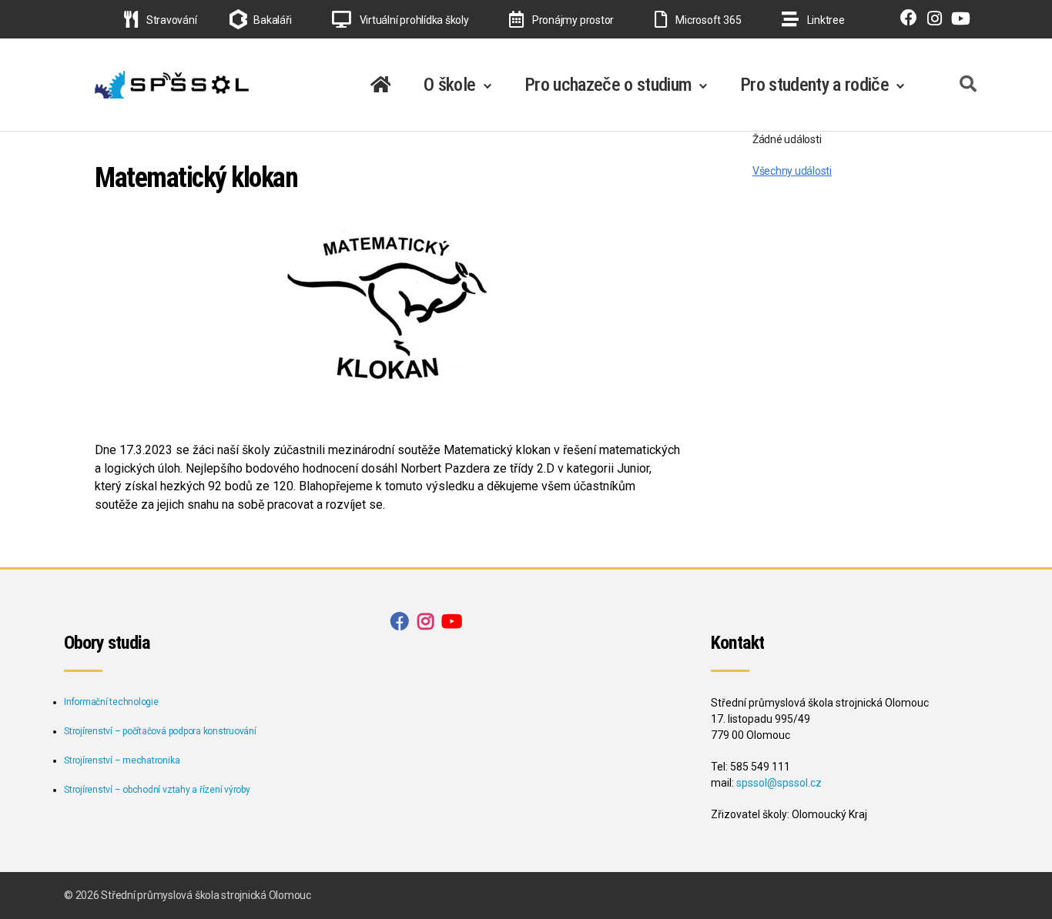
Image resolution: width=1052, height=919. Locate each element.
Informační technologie (111, 702)
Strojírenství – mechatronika (121, 760)
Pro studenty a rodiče (814, 84)
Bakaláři (272, 20)
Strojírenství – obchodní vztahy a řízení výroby (157, 789)
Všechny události (792, 171)
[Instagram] (931, 20)
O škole (449, 84)
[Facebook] (905, 20)
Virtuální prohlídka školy (413, 20)
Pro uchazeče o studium (608, 84)
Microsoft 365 (707, 20)
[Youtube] (957, 20)
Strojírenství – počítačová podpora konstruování (160, 731)
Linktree (825, 20)
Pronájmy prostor (572, 20)
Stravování (170, 20)
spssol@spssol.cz (779, 783)
